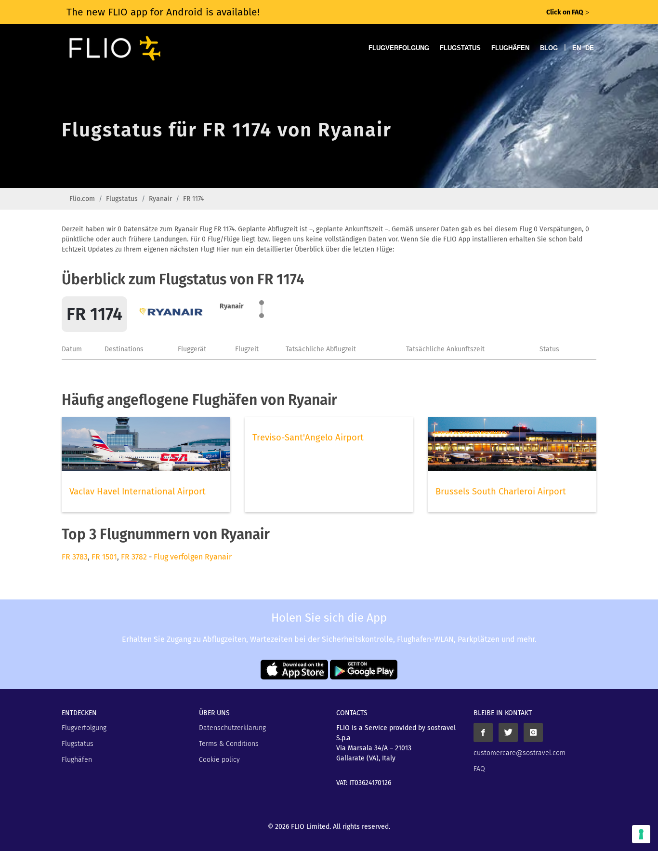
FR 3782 (134, 556)
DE (589, 48)
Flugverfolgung (398, 48)
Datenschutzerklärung (232, 728)
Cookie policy (219, 760)
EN (576, 48)
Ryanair (160, 199)
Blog (549, 48)
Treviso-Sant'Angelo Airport (308, 437)
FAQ (479, 769)
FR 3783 (75, 556)
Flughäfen (510, 48)
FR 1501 (104, 556)
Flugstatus (460, 48)
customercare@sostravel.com (520, 753)
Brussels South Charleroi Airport (500, 491)
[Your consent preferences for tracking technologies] (641, 834)
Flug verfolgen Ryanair (193, 556)
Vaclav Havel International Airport (137, 491)
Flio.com (82, 199)
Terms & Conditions (229, 744)
